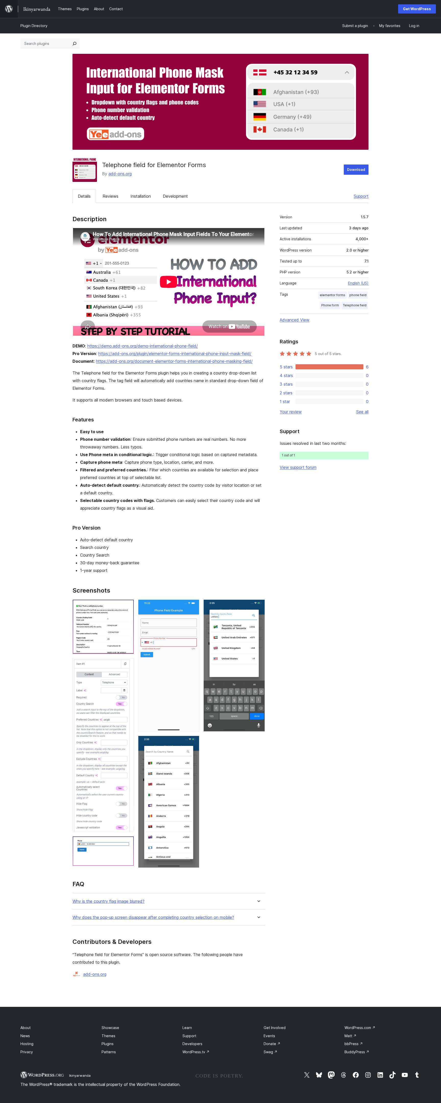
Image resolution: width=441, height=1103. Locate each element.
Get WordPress (417, 9)
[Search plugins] (74, 44)
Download (356, 169)
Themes (108, 1036)
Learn (187, 1027)
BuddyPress (357, 1052)
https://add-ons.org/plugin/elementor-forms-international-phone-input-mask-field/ (174, 353)
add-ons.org (120, 173)
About (25, 1027)
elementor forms (332, 295)
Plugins (108, 1044)
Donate (272, 1044)
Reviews (110, 196)
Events (269, 1036)
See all (362, 411)
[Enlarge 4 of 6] (192, 606)
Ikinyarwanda (80, 1075)
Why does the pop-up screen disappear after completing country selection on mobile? (153, 917)
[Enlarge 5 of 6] (192, 742)
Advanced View (294, 319)
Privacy (26, 1052)
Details (84, 196)
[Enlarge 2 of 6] (127, 665)
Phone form (330, 305)
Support (361, 196)
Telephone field (354, 305)
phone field (357, 295)
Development (175, 196)
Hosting (26, 1044)
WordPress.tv (196, 1052)
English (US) (358, 283)
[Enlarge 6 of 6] (258, 606)
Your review (291, 411)
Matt (351, 1036)
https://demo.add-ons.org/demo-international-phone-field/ (142, 345)
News (25, 1036)
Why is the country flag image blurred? (108, 901)
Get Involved (275, 1027)
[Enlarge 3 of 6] (127, 843)
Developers (192, 1044)
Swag (270, 1052)
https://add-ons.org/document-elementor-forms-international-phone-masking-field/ (174, 361)
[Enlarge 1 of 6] (127, 606)
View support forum (298, 467)
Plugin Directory (33, 25)
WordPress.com (360, 1027)
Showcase (110, 1027)
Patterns (109, 1052)
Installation (140, 196)
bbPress (354, 1044)
